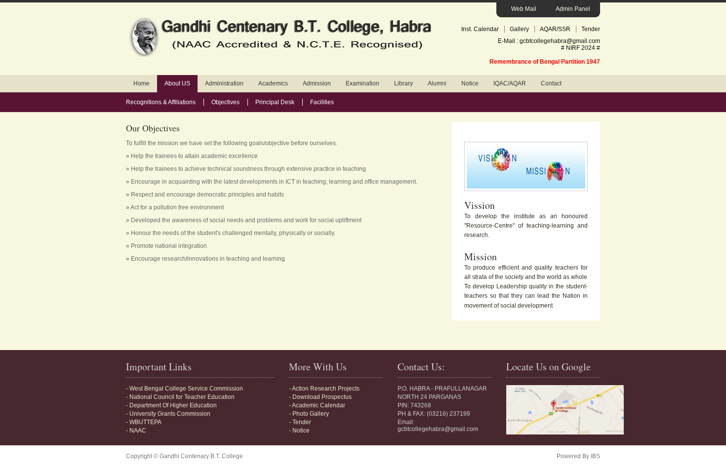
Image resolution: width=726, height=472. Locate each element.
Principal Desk (274, 102)
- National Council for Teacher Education (180, 396)
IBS (595, 456)
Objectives (225, 102)
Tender (590, 29)
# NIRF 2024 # (580, 47)
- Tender (300, 422)
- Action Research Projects (324, 388)
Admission (317, 83)
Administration (224, 83)
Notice (470, 83)
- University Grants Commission (168, 413)
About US (177, 83)
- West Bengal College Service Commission (184, 388)
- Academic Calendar (317, 405)
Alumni (437, 83)
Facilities (322, 102)
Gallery (519, 29)
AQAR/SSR (555, 29)
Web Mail (523, 8)
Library (403, 83)
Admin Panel (573, 8)
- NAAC (136, 430)
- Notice (299, 430)
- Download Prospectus (320, 396)
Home (141, 83)
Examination (362, 83)
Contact (551, 83)
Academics (273, 83)
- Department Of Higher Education (171, 405)
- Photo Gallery (309, 413)
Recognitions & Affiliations (161, 102)
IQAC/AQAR (509, 83)
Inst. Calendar (480, 29)
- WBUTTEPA (143, 422)
